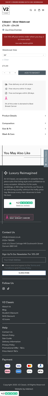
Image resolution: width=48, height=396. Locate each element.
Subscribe (24, 273)
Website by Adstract (24, 389)
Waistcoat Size (9, 50)
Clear (6, 60)
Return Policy (8, 335)
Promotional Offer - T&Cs (13, 348)
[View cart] (39, 10)
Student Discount (10, 313)
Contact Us (7, 332)
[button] (24, 115)
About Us (6, 306)
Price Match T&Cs (10, 351)
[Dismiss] (47, 1)
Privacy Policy (25, 268)
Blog (4, 310)
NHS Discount (8, 316)
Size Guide (7, 338)
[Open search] (31, 10)
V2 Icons (6, 319)
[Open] (43, 10)
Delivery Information (11, 341)
